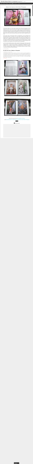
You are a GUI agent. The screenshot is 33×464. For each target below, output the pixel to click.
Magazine (7, 3)
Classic (1, 3)
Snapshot (15, 3)
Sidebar (13, 3)
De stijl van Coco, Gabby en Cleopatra (11, 50)
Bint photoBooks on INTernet (21, 118)
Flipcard (4, 3)
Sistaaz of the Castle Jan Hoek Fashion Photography (16, 7)
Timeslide (18, 3)
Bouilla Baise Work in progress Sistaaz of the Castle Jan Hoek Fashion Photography (18, 119)
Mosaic (10, 3)
